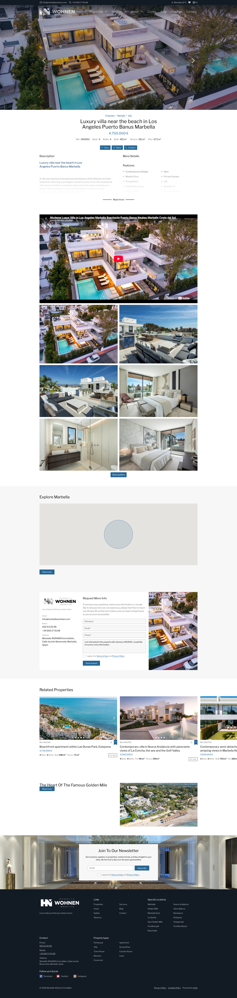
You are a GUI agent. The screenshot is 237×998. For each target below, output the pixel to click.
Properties (96, 11)
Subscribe (142, 868)
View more (47, 572)
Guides (151, 11)
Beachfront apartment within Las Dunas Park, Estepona (75, 746)
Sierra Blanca (179, 908)
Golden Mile (153, 908)
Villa (95, 947)
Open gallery (118, 474)
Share (118, 147)
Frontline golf (153, 926)
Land (121, 956)
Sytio (195, 988)
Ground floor (124, 947)
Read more (118, 199)
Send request (91, 663)
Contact (191, 11)
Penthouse (98, 942)
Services (117, 11)
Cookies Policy (174, 988)
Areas (135, 11)
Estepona (177, 917)
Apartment (124, 942)
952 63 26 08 (46, 946)
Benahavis (178, 913)
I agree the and (106, 656)
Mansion (97, 956)
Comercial (98, 960)
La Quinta (152, 917)
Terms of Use (102, 656)
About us (176, 11)
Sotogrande (178, 922)
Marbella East (154, 913)
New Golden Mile (155, 922)
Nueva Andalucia (181, 904)
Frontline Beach (180, 926)
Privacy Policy (118, 656)
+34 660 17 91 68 (47, 953)
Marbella (151, 904)
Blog (163, 11)
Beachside (152, 930)
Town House (99, 951)
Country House (125, 951)
